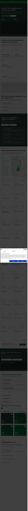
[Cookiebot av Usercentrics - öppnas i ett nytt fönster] (24, 249)
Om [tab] (22, 251)
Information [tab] (13, 251)
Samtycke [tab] (5, 251)
